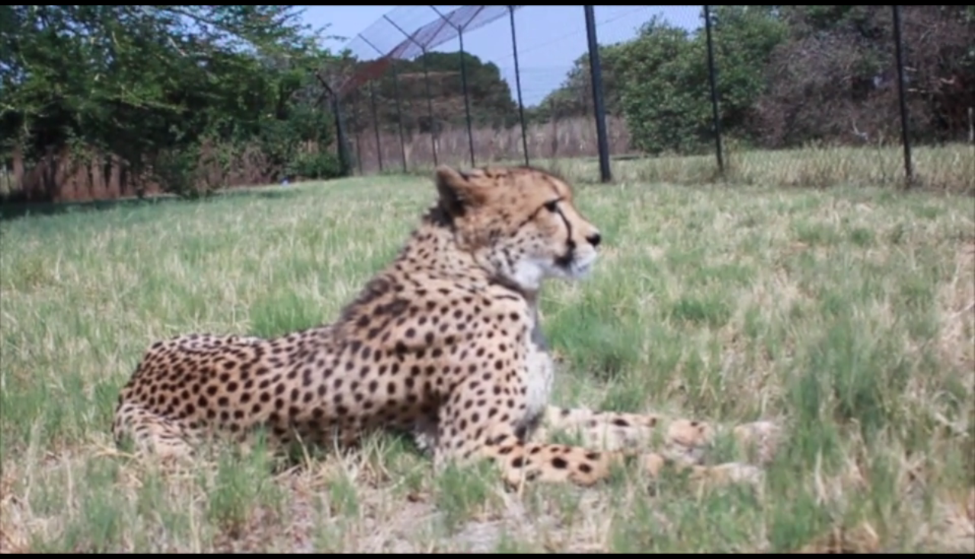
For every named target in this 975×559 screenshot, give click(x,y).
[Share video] (956, 18)
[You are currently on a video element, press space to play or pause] (487, 279)
